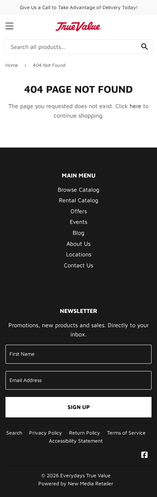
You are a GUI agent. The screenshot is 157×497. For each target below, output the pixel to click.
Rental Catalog (78, 200)
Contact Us (78, 265)
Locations (78, 254)
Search (14, 433)
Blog (78, 232)
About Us (78, 243)
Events (78, 221)
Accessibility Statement (76, 441)
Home (11, 65)
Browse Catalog (78, 189)
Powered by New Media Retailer (75, 483)
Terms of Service (126, 433)
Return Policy (84, 433)
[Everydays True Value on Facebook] (144, 455)
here (135, 106)
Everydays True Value (85, 475)
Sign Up (79, 407)
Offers (78, 211)
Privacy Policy (45, 433)
